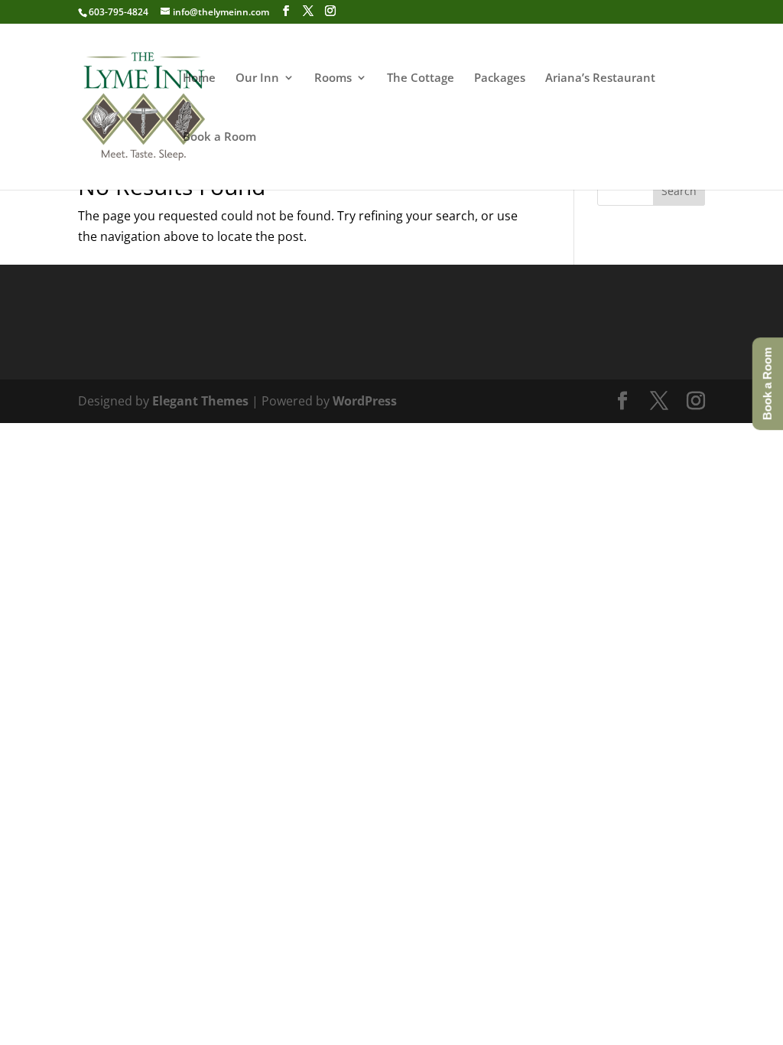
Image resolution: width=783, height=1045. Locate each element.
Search (679, 191)
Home (199, 78)
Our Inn (257, 78)
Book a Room (219, 137)
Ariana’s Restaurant (600, 78)
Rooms (333, 78)
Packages (499, 78)
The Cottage (420, 78)
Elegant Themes (200, 400)
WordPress (365, 400)
